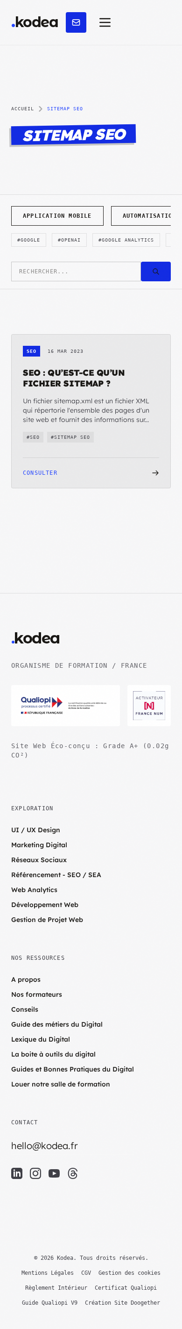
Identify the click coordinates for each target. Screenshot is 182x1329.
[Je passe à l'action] (76, 22)
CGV (86, 1273)
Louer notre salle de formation (60, 1084)
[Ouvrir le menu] (105, 22)
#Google (28, 240)
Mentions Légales (47, 1273)
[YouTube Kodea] (54, 1173)
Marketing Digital (39, 845)
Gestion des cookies (129, 1273)
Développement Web (44, 904)
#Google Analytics (126, 240)
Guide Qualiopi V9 (49, 1303)
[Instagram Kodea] (35, 1173)
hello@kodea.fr (44, 1145)
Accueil (22, 108)
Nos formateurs (36, 994)
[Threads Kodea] (72, 1173)
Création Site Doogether (122, 1303)
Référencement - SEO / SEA (56, 875)
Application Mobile (57, 216)
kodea (34, 22)
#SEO (33, 437)
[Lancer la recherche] (156, 271)
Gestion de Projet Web (47, 919)
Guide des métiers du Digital (57, 1024)
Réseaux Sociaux (39, 860)
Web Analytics (34, 890)
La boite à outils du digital (53, 1054)
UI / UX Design (35, 830)
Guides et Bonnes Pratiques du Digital (72, 1069)
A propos (26, 979)
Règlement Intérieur (56, 1288)
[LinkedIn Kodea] (16, 1173)
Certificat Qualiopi (126, 1288)
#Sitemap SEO (70, 437)
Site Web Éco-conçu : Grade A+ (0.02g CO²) (90, 750)
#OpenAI (69, 240)
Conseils (24, 1009)
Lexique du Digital (40, 1039)
